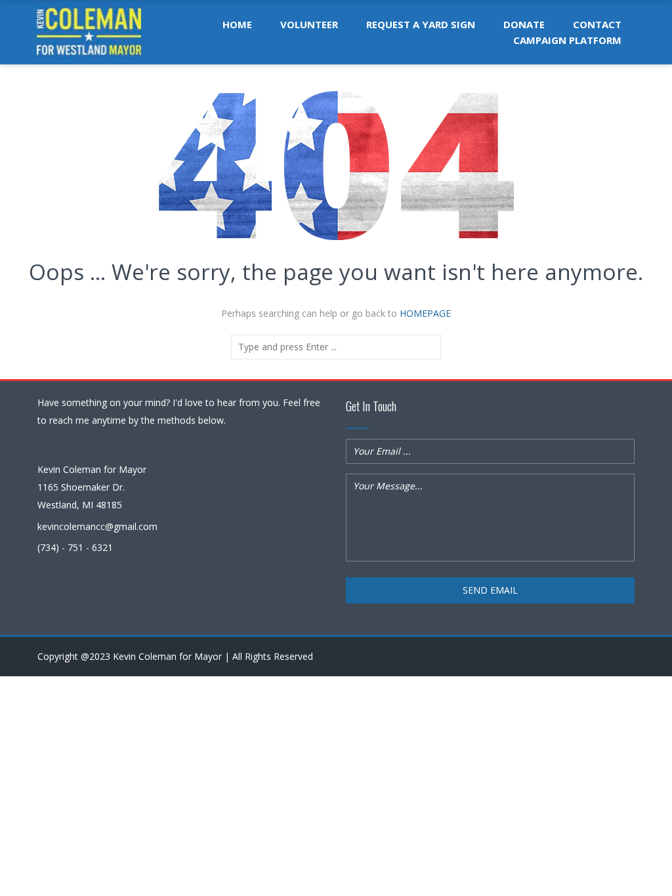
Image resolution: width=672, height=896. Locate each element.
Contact (597, 24)
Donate (524, 24)
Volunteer (309, 24)
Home (237, 24)
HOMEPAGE (425, 313)
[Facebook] (626, 657)
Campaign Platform (567, 40)
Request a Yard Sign (420, 24)
